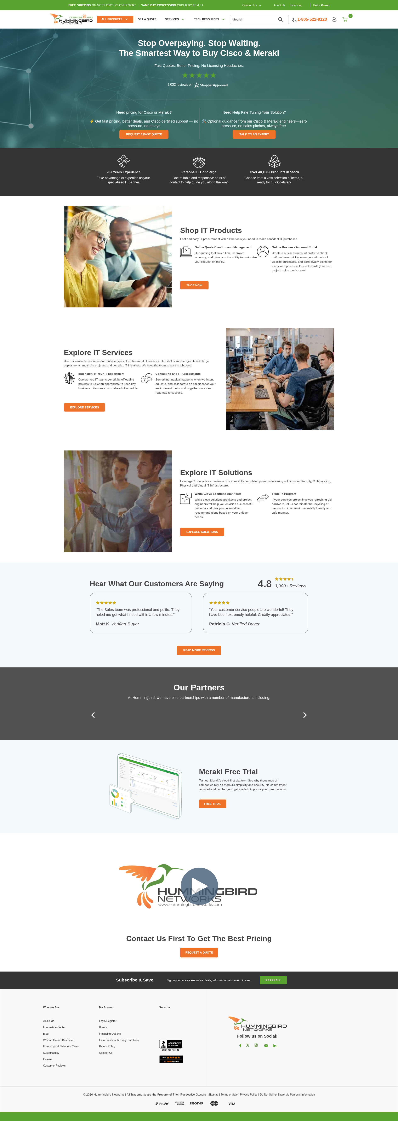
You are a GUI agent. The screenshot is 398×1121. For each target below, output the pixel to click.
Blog (46, 1033)
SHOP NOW (194, 285)
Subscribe (273, 980)
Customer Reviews (54, 1065)
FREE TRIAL (212, 804)
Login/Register (107, 1020)
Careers (47, 1059)
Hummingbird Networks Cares (61, 1046)
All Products (111, 19)
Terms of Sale (229, 1094)
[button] (171, 1025)
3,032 (171, 84)
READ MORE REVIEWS (199, 650)
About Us (279, 5)
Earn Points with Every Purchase (119, 1040)
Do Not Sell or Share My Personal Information (287, 1094)
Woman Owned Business (58, 1040)
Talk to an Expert (254, 134)
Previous (94, 715)
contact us (249, 5)
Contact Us (106, 1052)
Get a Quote (147, 19)
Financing (296, 5)
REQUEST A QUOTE (199, 952)
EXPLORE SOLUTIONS (202, 531)
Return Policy (107, 1046)
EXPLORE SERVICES (84, 407)
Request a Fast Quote (144, 134)
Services (172, 19)
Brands (103, 1027)
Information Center (54, 1027)
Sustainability (51, 1052)
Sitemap (213, 1094)
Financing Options (110, 1033)
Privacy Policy (248, 1094)
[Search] (281, 19)
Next (304, 715)
